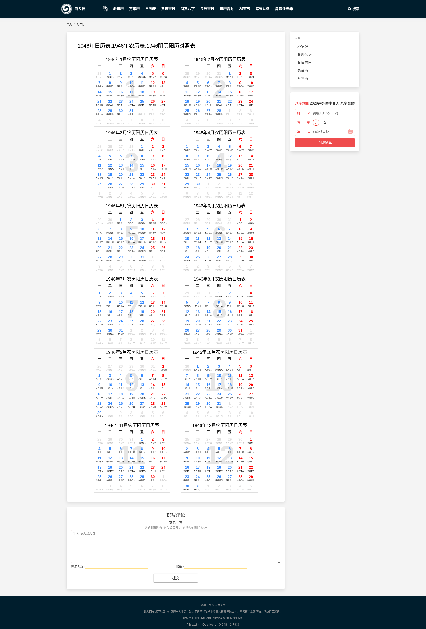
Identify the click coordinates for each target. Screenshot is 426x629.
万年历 (134, 9)
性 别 (303, 122)
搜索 (355, 9)
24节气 (244, 9)
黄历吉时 (227, 9)
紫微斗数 (263, 9)
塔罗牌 (302, 47)
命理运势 (304, 55)
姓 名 (303, 113)
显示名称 (78, 566)
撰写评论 (175, 514)
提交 (175, 578)
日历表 (150, 9)
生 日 (303, 131)
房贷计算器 (284, 9)
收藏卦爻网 (207, 605)
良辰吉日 (207, 9)
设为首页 (220, 605)
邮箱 (180, 566)
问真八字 (188, 9)
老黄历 (118, 9)
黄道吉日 (168, 9)
